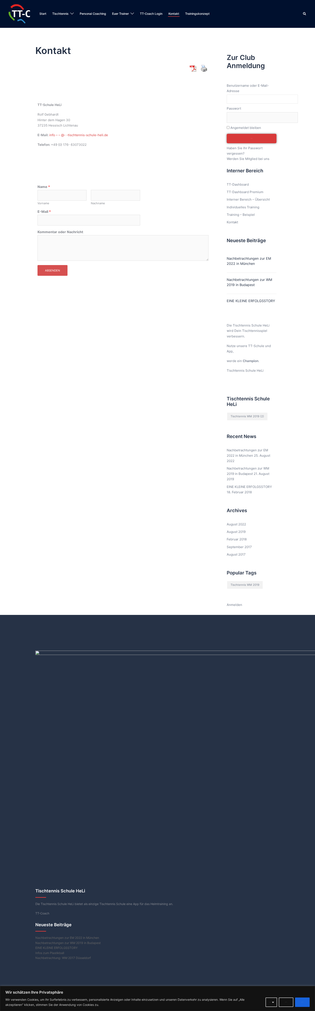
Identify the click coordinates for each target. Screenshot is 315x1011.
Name (44, 187)
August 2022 (236, 524)
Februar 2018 (237, 539)
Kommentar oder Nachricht (60, 232)
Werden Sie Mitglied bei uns (248, 159)
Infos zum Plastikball (49, 953)
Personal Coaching (93, 13)
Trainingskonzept (197, 13)
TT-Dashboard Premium (245, 192)
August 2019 (236, 532)
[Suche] (304, 14)
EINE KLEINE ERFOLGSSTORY (251, 301)
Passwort (234, 108)
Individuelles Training (243, 207)
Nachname (98, 203)
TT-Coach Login (151, 13)
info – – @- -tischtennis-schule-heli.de (78, 135)
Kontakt (173, 13)
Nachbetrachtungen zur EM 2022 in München (249, 261)
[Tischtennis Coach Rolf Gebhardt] (19, 14)
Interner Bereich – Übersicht (248, 199)
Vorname (43, 203)
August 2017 (236, 554)
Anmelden (234, 605)
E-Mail (44, 211)
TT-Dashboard (238, 184)
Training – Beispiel (241, 215)
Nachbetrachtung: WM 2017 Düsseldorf (63, 958)
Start (42, 13)
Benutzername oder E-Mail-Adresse (248, 88)
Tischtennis (60, 13)
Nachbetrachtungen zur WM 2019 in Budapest (249, 282)
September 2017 (239, 547)
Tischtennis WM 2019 (247, 416)
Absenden (52, 270)
